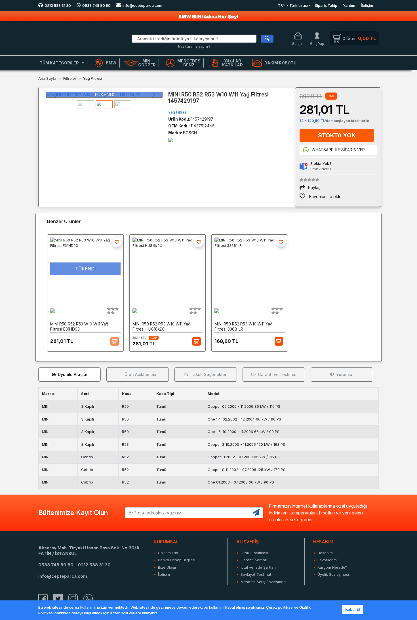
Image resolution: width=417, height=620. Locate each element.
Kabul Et (352, 609)
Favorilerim (327, 560)
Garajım (298, 43)
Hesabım (325, 552)
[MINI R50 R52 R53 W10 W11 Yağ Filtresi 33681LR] (249, 269)
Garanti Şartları (254, 560)
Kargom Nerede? (332, 567)
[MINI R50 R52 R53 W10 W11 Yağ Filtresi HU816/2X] (167, 269)
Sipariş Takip (326, 5)
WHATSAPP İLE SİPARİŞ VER (338, 149)
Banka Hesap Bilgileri (176, 560)
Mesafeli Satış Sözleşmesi (263, 581)
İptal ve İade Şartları (258, 567)
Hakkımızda (168, 552)
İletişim (367, 5)
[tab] (69, 374)
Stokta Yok (336, 135)
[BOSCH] (170, 139)
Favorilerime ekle (325, 196)
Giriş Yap (317, 43)
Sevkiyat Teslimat (256, 574)
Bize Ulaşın (167, 567)
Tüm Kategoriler (59, 62)
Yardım (349, 5)
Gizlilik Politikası (254, 552)
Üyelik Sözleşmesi (333, 574)
